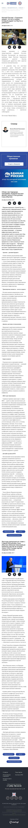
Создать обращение (14, 164)
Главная (4, 7)
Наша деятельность (12, 7)
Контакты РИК (19, 775)
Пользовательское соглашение (14, 809)
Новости (21, 7)
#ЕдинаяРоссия (9, 531)
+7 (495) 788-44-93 (14, 786)
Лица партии (18, 772)
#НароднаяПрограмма (14, 535)
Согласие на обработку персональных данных (14, 814)
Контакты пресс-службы (7, 779)
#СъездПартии (14, 758)
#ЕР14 (20, 531)
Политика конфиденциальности (14, 810)
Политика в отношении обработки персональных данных (14, 813)
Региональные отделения (7, 775)
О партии (5, 772)
